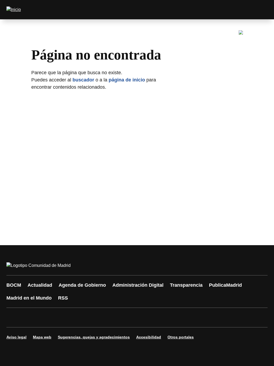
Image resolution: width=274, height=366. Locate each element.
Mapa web (42, 337)
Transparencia (186, 285)
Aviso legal (16, 337)
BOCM (13, 285)
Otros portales (181, 337)
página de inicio (127, 80)
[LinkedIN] (78, 317)
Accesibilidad (148, 337)
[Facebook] (13, 317)
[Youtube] (62, 317)
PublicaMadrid (225, 285)
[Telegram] (142, 317)
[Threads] (158, 317)
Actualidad (40, 285)
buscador (83, 80)
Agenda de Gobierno (82, 285)
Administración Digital (137, 285)
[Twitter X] (46, 317)
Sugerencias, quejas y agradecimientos (94, 337)
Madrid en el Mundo (29, 298)
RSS (63, 298)
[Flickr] (126, 317)
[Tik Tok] (110, 317)
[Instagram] (29, 317)
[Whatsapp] (94, 317)
